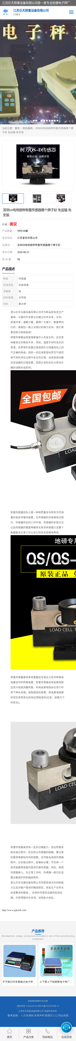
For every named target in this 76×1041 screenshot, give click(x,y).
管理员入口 (51, 1015)
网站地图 (63, 1015)
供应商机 (28, 128)
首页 (17, 128)
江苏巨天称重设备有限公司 (31, 1011)
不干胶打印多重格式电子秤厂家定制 (23, 982)
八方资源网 (27, 1015)
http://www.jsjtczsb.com (14, 910)
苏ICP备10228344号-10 (48, 1006)
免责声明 (39, 1015)
